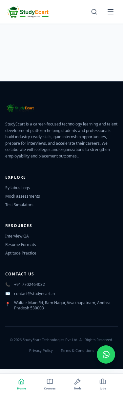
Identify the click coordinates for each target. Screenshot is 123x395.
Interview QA (17, 236)
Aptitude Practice (20, 253)
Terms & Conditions (77, 350)
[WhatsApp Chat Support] (106, 354)
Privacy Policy (41, 350)
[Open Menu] (110, 12)
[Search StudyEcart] (94, 11)
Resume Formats (20, 244)
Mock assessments (22, 196)
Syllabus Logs (17, 187)
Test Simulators (19, 204)
